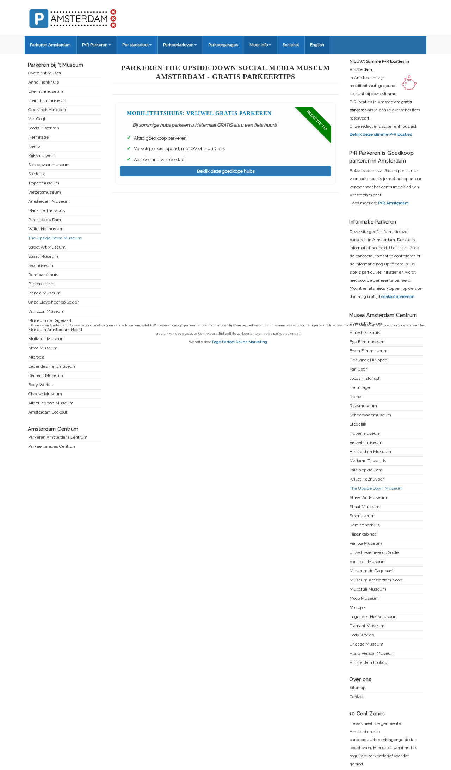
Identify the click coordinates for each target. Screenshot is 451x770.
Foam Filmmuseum (47, 100)
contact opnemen (397, 296)
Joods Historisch (43, 128)
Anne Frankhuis (43, 82)
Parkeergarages (223, 44)
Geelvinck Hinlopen (47, 110)
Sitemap (357, 687)
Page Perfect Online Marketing (239, 342)
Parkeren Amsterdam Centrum (57, 437)
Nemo (34, 146)
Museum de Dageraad (49, 320)
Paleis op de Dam (44, 220)
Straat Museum (43, 256)
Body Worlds (40, 385)
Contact (357, 697)
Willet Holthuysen (45, 229)
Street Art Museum (47, 247)
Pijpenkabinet (41, 284)
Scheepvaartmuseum (49, 165)
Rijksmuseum (42, 155)
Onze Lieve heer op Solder (53, 302)
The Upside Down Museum (54, 238)
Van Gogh (37, 119)
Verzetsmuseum (44, 192)
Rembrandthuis (43, 275)
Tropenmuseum (43, 183)
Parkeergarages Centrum (52, 446)
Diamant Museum (45, 375)
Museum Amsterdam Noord (376, 580)
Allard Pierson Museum (50, 403)
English (317, 44)
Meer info (258, 44)
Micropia (36, 357)
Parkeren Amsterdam (50, 44)
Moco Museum (42, 348)
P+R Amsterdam (393, 203)
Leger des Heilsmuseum (52, 366)
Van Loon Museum (46, 311)
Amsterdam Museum (49, 201)
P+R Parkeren (94, 44)
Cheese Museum (45, 394)
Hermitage (38, 137)
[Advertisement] (225, 244)
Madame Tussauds (46, 210)
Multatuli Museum (368, 589)
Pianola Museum (44, 293)
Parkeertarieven (178, 44)
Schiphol (291, 44)
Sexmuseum (40, 265)
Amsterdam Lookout (47, 412)
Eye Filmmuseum (45, 91)
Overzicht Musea (44, 73)
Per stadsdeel (135, 44)
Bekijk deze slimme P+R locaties (381, 134)
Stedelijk (36, 174)
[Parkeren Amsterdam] (98, 16)
